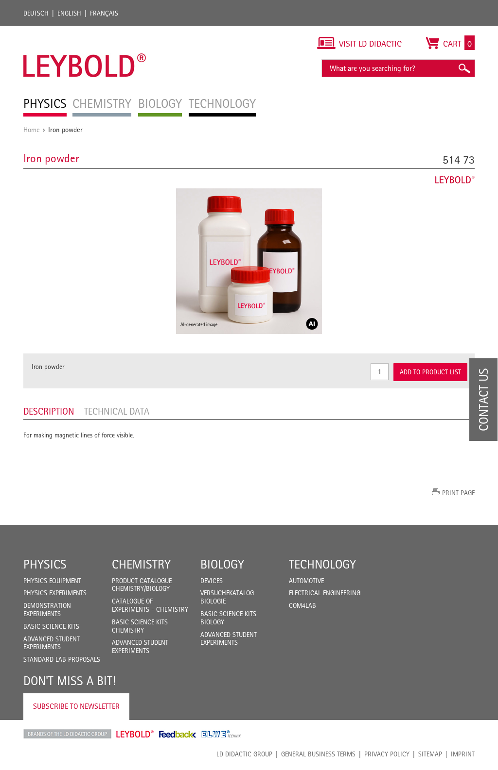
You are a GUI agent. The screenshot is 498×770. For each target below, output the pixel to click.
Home (31, 129)
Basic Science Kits (51, 626)
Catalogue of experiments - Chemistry (150, 605)
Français (104, 13)
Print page (458, 493)
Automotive (306, 581)
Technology (322, 564)
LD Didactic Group (244, 754)
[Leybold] (84, 30)
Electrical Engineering (324, 593)
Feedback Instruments (177, 734)
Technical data (116, 411)
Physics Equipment (52, 581)
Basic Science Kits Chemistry (140, 626)
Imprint (463, 754)
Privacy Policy (386, 754)
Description (48, 411)
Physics (45, 564)
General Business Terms (318, 754)
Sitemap (430, 754)
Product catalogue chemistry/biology (142, 585)
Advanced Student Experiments (51, 643)
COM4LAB (302, 605)
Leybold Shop (135, 734)
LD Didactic (67, 734)
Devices (211, 581)
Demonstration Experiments (47, 610)
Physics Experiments (55, 593)
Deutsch (36, 13)
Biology (222, 564)
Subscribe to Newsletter (76, 706)
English (69, 13)
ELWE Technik (221, 734)
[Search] (464, 68)
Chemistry (141, 564)
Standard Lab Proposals (61, 659)
